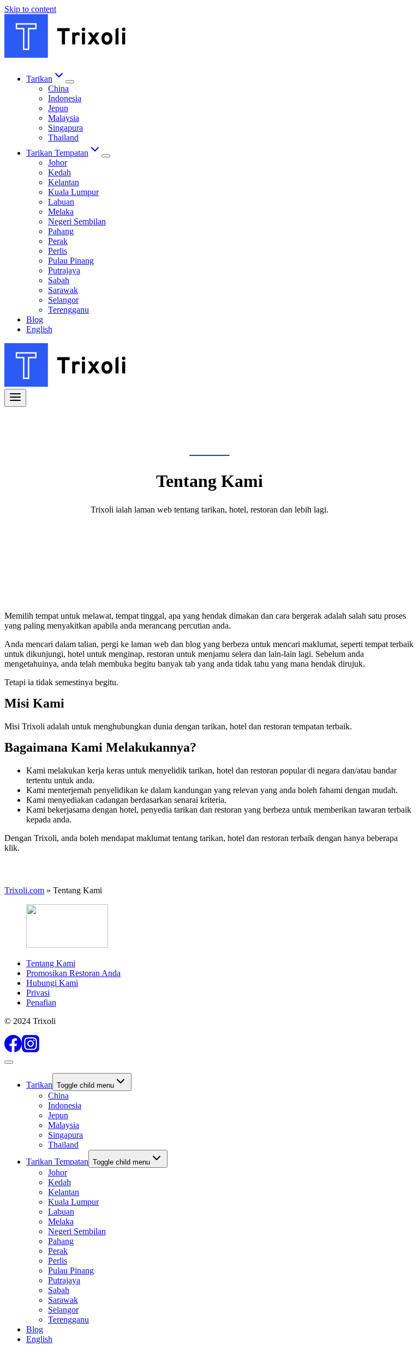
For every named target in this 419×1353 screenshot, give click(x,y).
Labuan (61, 201)
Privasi (38, 992)
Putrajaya (64, 270)
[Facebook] (13, 1049)
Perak (58, 241)
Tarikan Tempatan (57, 1161)
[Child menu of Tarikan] (69, 81)
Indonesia (64, 98)
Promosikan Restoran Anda (73, 973)
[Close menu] (8, 1062)
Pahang (61, 231)
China (58, 88)
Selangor (63, 299)
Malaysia (63, 118)
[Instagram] (30, 1049)
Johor (57, 162)
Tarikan (39, 1084)
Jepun (58, 108)
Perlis (57, 250)
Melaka (61, 211)
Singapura (65, 127)
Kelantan (63, 182)
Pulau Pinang (71, 260)
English (39, 329)
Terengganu (68, 309)
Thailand (63, 137)
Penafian (41, 1002)
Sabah (58, 280)
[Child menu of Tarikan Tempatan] (105, 155)
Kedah (59, 172)
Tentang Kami (50, 963)
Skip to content (30, 9)
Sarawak (63, 290)
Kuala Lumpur (73, 192)
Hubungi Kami (52, 983)
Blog (34, 319)
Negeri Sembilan (77, 221)
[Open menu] (15, 398)
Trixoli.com (24, 890)
